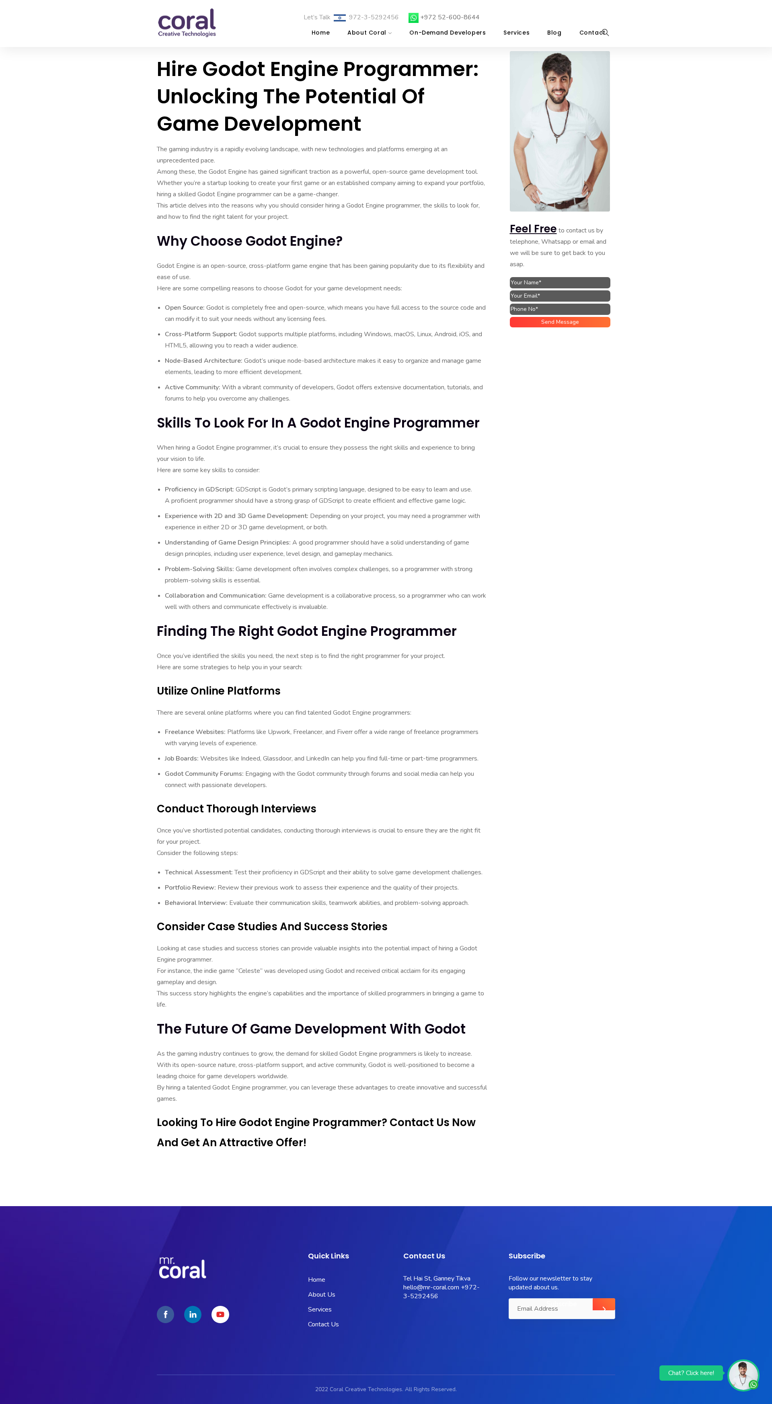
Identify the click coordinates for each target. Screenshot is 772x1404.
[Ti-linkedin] (192, 1314)
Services (516, 33)
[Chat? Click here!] (743, 1375)
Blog (554, 33)
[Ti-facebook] (165, 1314)
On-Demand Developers (447, 33)
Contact (592, 33)
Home (321, 33)
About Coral (366, 33)
